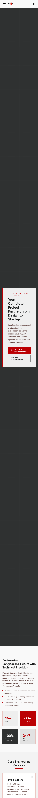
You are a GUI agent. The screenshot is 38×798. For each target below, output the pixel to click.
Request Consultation (17, 358)
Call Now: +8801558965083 (19, 350)
